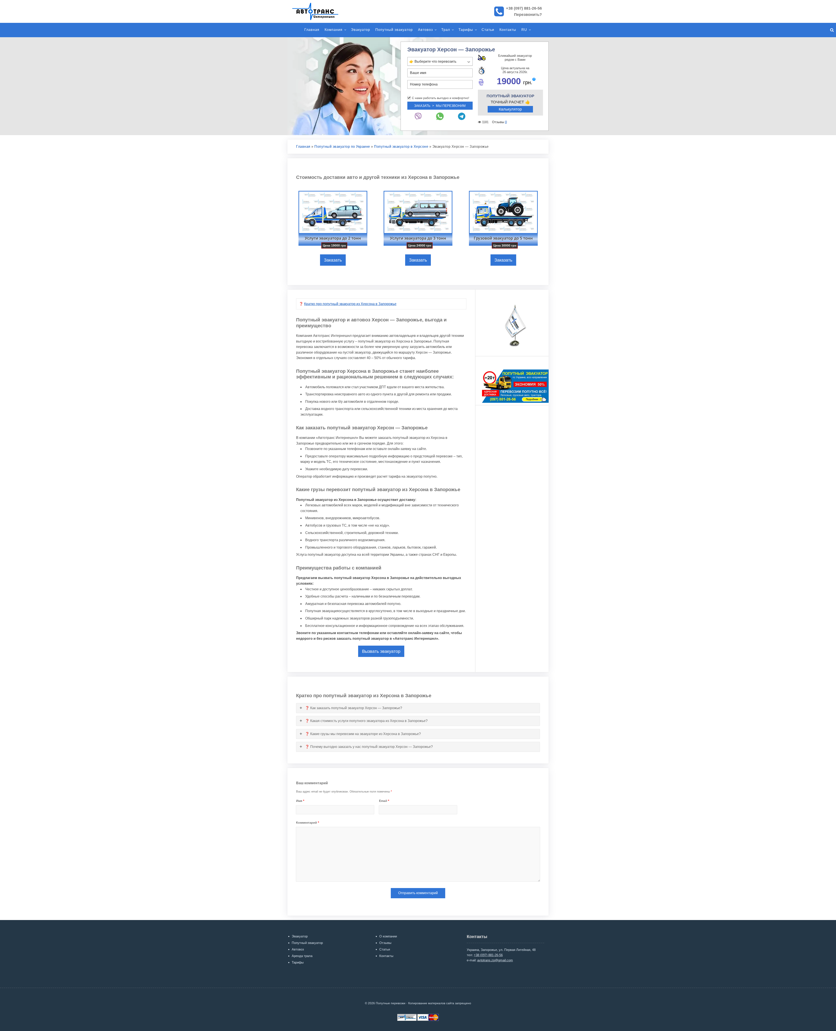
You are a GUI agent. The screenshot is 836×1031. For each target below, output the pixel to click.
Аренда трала (302, 956)
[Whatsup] (440, 116)
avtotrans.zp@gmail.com (495, 960)
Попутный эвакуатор (394, 29)
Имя (300, 801)
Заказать (333, 260)
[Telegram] (462, 116)
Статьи (488, 29)
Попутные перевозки (320, 11)
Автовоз (425, 29)
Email (384, 801)
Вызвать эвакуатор (381, 651)
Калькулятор (510, 109)
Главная (311, 29)
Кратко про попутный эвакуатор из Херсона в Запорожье (350, 304)
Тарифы (465, 29)
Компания (333, 29)
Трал (445, 29)
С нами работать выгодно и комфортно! (440, 98)
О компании (388, 936)
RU (524, 29)
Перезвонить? (528, 14)
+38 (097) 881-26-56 (524, 8)
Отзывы (385, 943)
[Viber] (418, 116)
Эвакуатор (360, 29)
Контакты (507, 29)
